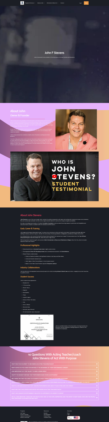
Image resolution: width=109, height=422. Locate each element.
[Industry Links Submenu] (44, 3)
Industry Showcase (24, 417)
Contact (62, 3)
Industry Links (40, 3)
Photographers (47, 414)
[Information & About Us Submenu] (58, 3)
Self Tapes (22, 413)
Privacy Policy (47, 416)
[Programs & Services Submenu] (35, 3)
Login (80, 3)
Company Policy (47, 417)
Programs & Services (29, 3)
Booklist (45, 413)
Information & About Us (52, 3)
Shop (86, 3)
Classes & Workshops (25, 416)
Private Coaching (24, 414)
